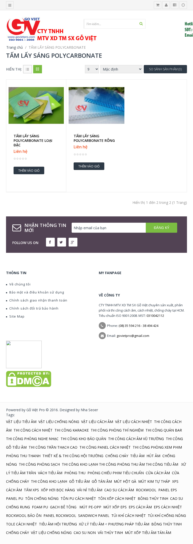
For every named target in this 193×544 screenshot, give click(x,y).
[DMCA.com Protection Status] (28, 378)
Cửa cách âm (158, 472)
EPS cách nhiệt (168, 507)
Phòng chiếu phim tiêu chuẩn (115, 472)
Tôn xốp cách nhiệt (117, 498)
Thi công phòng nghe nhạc (32, 438)
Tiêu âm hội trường (58, 524)
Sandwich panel (93, 515)
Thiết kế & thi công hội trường (72, 455)
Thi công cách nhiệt (33, 430)
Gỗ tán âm (102, 481)
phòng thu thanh (23, 455)
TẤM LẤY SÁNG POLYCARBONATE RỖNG (94, 138)
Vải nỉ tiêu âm (89, 490)
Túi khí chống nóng (167, 515)
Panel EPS (167, 490)
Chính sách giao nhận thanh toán (38, 300)
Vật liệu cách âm (97, 421)
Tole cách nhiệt (21, 524)
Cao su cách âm (119, 490)
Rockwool (146, 490)
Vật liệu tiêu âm (21, 421)
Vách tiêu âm (50, 472)
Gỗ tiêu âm (79, 481)
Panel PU (14, 498)
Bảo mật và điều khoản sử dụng (36, 292)
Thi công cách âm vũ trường (136, 438)
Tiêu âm (137, 455)
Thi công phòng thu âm (122, 464)
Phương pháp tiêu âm (128, 524)
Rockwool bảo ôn (23, 515)
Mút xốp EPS (115, 507)
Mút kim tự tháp (154, 481)
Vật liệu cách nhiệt (133, 421)
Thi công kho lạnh (80, 464)
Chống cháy (116, 455)
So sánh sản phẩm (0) (165, 69)
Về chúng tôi (20, 284)
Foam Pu (40, 507)
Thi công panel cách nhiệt (105, 447)
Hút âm (153, 455)
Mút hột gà (125, 481)
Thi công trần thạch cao (53, 447)
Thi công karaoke (72, 430)
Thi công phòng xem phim (157, 447)
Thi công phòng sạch (39, 464)
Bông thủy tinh (153, 498)
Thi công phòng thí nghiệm (117, 430)
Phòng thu (74, 472)
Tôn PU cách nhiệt (78, 498)
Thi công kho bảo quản (83, 438)
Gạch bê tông (63, 507)
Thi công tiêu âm (162, 464)
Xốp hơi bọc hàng (58, 490)
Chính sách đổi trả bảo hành (34, 308)
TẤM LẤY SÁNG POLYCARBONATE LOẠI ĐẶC (33, 140)
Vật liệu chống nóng (58, 421)
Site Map (17, 316)
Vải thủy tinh (110, 532)
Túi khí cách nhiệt (128, 515)
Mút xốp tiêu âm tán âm (148, 532)
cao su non (85, 532)
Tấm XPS (31, 490)
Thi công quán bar (164, 430)
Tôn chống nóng (42, 498)
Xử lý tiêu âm (91, 524)
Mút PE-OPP (90, 507)
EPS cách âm (140, 507)
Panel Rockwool (59, 515)
